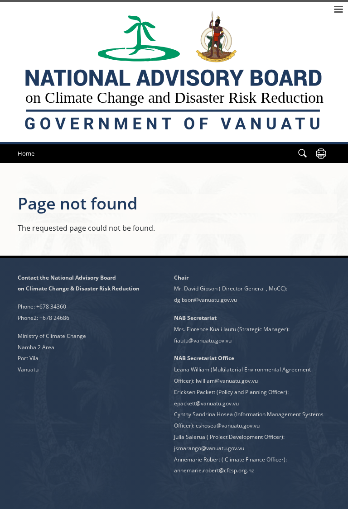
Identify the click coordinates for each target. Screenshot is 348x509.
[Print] (321, 153)
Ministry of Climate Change (52, 336)
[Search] (302, 153)
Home (26, 153)
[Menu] (338, 10)
